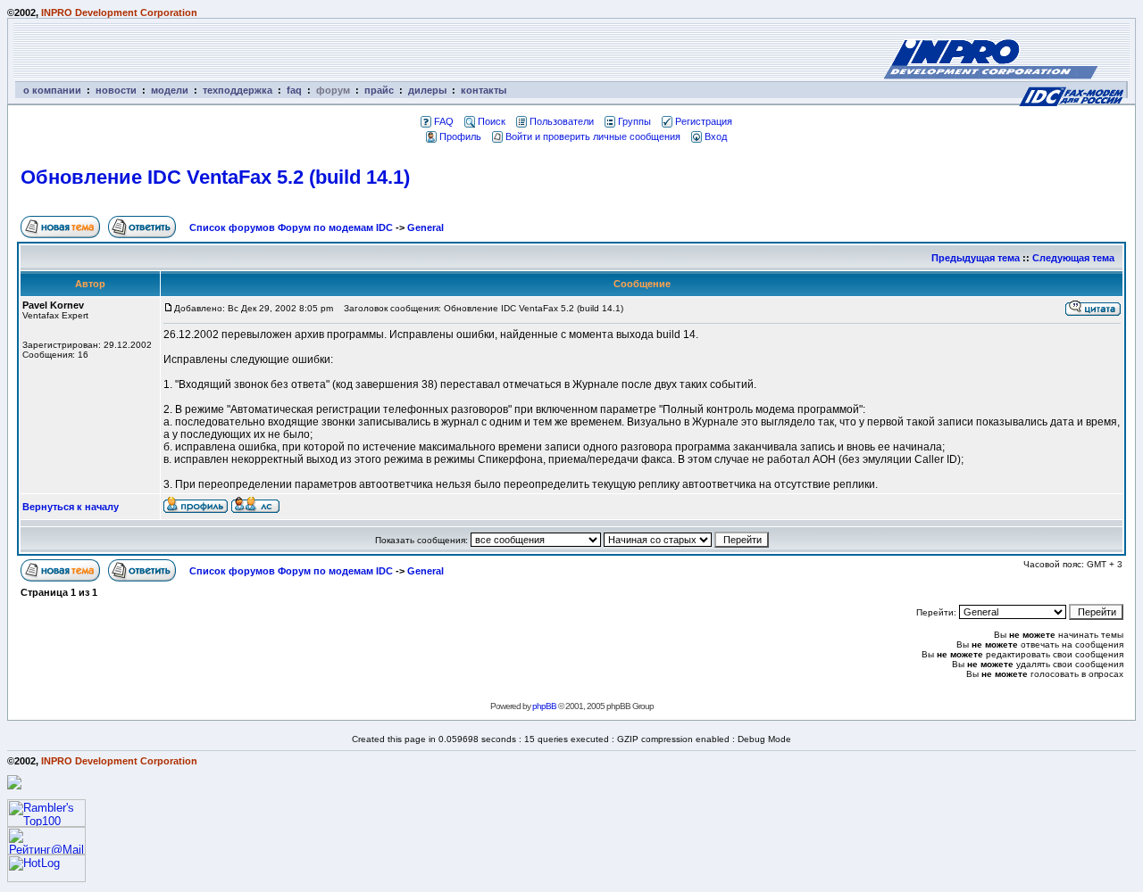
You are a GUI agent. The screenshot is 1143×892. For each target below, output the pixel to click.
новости (116, 90)
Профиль (460, 136)
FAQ (444, 121)
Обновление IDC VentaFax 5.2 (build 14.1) (215, 177)
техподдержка (237, 90)
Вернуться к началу (70, 506)
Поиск (491, 121)
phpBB (544, 706)
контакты (483, 90)
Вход (716, 136)
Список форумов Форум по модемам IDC (291, 227)
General (425, 227)
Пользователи (562, 121)
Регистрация (703, 121)
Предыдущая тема (975, 257)
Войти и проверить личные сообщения (592, 136)
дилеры (427, 90)
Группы (634, 121)
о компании (52, 90)
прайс (379, 90)
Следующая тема (1073, 257)
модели (169, 90)
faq (294, 90)
